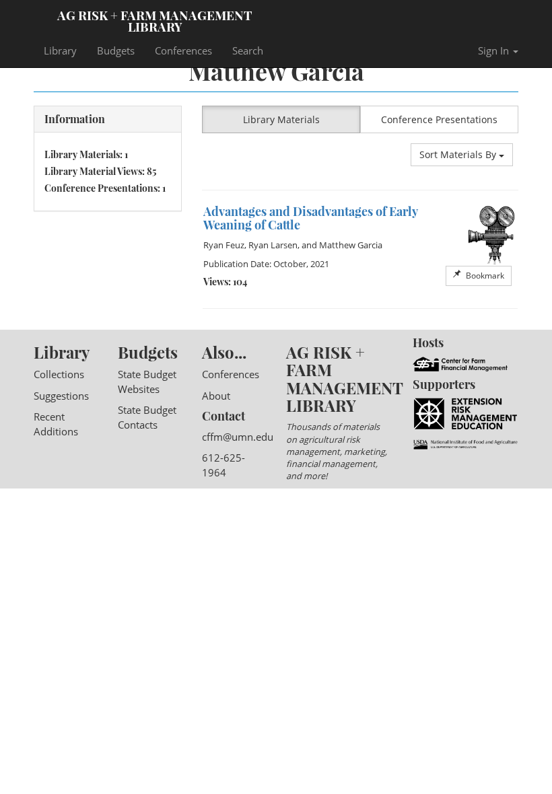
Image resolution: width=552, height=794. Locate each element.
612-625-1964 (223, 464)
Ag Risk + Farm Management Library (154, 20)
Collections (59, 374)
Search (247, 50)
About (216, 395)
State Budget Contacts (147, 417)
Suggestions (61, 395)
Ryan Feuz (223, 245)
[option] (360, 249)
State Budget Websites (147, 381)
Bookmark (484, 275)
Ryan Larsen (273, 245)
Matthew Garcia (350, 245)
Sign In (495, 50)
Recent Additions (56, 423)
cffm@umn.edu (237, 436)
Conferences (183, 50)
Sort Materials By (459, 154)
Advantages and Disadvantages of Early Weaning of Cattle (310, 218)
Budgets (116, 50)
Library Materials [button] (281, 119)
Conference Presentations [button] (439, 119)
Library (60, 50)
